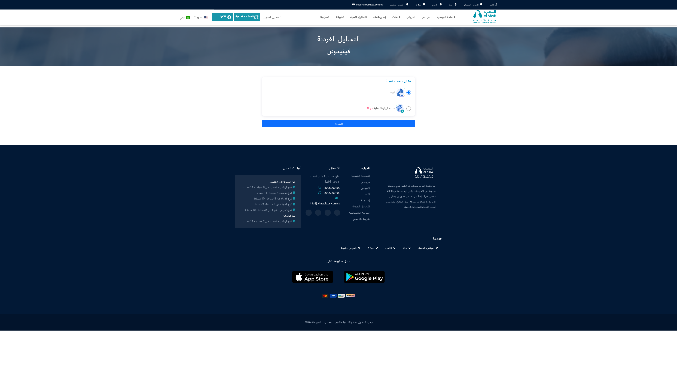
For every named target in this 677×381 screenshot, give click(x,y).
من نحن (426, 17)
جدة (405, 248)
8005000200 (332, 188)
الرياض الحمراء (426, 248)
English (198, 17)
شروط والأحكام (361, 219)
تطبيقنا (340, 17)
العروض (411, 17)
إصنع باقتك (379, 17)
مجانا (370, 108)
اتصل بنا (324, 17)
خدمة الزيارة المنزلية (384, 108)
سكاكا (371, 248)
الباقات (396, 17)
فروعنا (392, 92)
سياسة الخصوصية (359, 213)
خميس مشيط (349, 248)
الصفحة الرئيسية (446, 17)
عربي (182, 17)
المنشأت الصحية (245, 16)
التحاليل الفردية (358, 17)
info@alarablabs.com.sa (369, 4)
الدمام (388, 248)
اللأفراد (223, 16)
